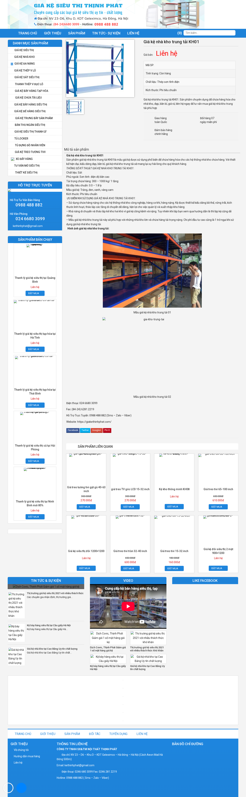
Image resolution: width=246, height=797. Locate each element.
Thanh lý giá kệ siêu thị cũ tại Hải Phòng (35, 447)
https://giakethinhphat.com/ (94, 421)
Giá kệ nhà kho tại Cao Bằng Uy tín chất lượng (52, 648)
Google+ (96, 430)
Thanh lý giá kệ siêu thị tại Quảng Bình (35, 279)
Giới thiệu (52, 33)
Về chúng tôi (21, 749)
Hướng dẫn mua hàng (27, 756)
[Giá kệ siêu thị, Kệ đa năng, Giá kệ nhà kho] (106, 14)
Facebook (73, 430)
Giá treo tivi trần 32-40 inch (130, 551)
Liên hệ (133, 33)
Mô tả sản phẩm (76, 149)
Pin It (107, 430)
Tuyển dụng (118, 734)
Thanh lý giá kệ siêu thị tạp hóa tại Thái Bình (35, 391)
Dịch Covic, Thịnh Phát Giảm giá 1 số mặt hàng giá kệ (108, 649)
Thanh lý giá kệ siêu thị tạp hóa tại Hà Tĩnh (35, 335)
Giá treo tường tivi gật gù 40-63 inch (86, 489)
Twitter (85, 430)
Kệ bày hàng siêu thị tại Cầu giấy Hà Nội (49, 625)
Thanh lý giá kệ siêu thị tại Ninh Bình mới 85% (35, 503)
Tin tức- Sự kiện (106, 33)
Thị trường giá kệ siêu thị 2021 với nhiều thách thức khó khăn (55, 593)
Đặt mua (84, 506)
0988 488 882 (29, 205)
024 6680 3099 (30, 218)
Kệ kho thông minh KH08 (174, 489)
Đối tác (94, 734)
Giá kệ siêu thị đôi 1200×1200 (86, 551)
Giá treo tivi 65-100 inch (218, 489)
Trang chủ (23, 734)
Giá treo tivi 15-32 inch (174, 551)
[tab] (76, 149)
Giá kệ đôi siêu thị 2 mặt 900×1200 (218, 551)
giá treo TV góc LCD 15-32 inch (130, 489)
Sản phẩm (76, 33)
